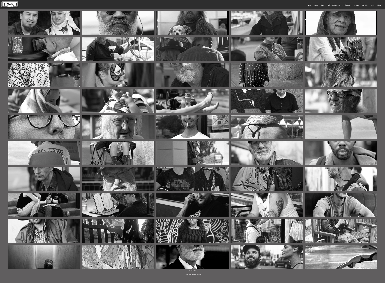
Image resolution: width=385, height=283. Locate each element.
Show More (192, 270)
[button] (44, 23)
